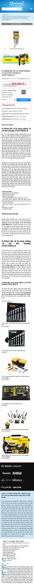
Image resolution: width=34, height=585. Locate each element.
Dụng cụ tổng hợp (17, 16)
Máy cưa (30, 569)
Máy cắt (16, 569)
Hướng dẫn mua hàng (9, 555)
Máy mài (30, 571)
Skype (24, 116)
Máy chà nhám (23, 569)
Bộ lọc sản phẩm (16, 24)
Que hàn (14, 581)
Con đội (10, 579)
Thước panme (10, 576)
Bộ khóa (26, 16)
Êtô (23, 568)
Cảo (15, 566)
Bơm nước (4, 579)
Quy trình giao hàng (8, 552)
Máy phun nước (28, 577)
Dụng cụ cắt (29, 566)
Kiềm (25, 568)
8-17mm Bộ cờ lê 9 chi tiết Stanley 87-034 (13, 350)
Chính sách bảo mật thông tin (11, 549)
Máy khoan (24, 571)
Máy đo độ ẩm (22, 574)
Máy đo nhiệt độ (12, 574)
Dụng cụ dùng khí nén (26, 582)
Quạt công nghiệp (6, 577)
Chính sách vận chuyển (9, 551)
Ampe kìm (25, 581)
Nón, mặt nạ (28, 576)
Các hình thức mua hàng (9, 558)
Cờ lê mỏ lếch (21, 566)
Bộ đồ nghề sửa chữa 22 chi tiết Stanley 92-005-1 (15, 429)
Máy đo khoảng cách (19, 573)
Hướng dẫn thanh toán (9, 557)
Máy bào (10, 569)
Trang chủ (5, 15)
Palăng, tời (17, 579)
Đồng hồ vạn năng (14, 582)
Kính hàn (8, 581)
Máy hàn (19, 581)
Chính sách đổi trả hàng (9, 554)
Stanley (28, 78)
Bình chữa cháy (19, 576)
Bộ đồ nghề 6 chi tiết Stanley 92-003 (12, 403)
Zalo (21, 116)
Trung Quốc (10, 94)
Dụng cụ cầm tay (7, 16)
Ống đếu (30, 568)
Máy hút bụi (19, 577)
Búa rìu (11, 566)
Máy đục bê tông (15, 571)
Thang (14, 577)
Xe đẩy (23, 579)
